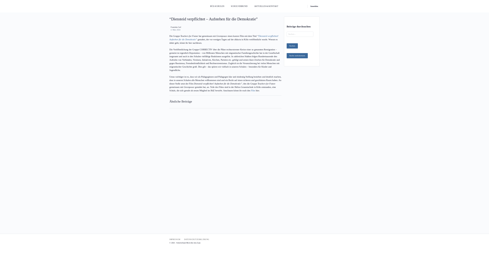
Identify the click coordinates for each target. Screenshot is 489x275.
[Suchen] (304, 6)
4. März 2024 (175, 30)
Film (253, 90)
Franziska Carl (176, 27)
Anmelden (314, 6)
